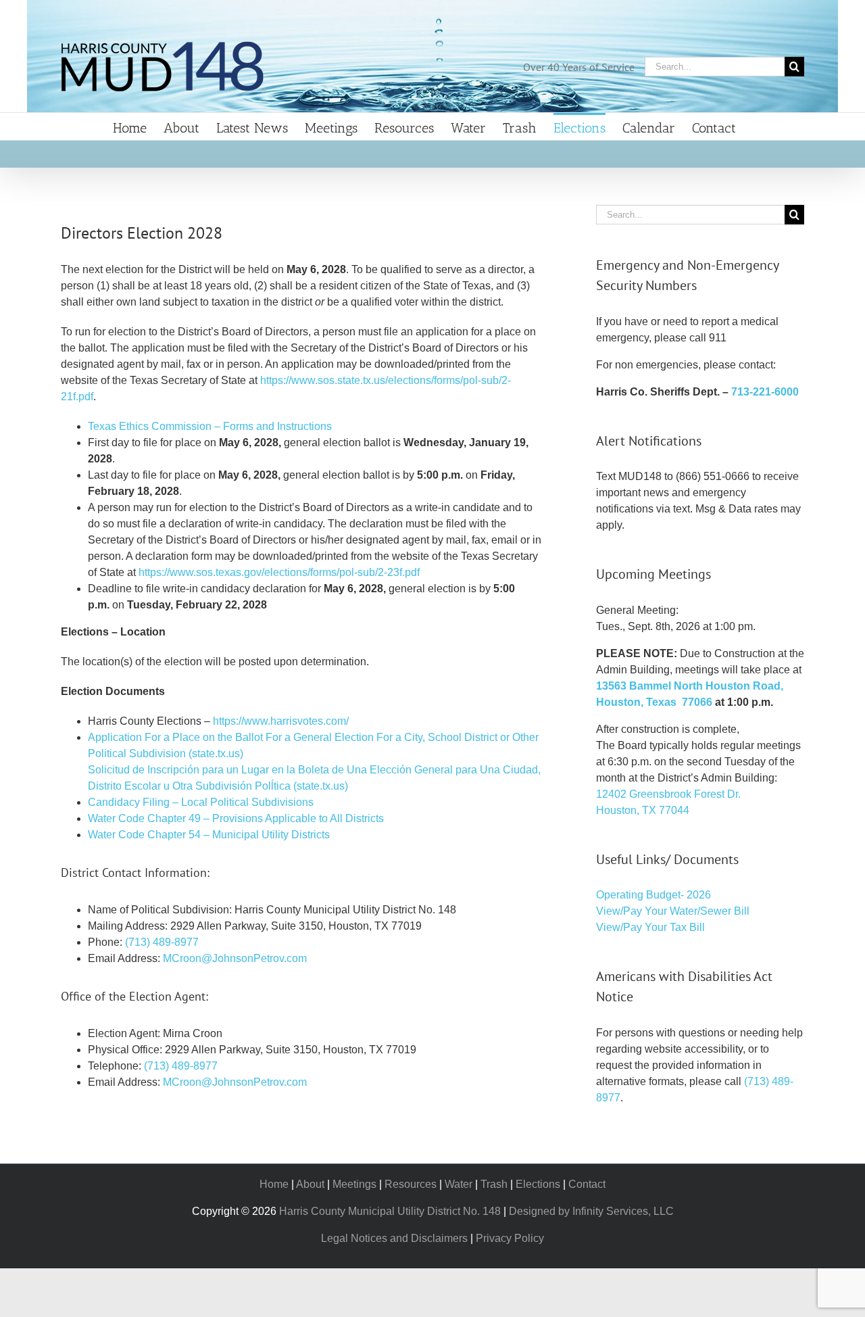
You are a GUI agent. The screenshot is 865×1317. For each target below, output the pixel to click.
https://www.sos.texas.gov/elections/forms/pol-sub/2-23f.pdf (279, 572)
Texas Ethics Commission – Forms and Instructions (210, 426)
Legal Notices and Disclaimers (394, 1238)
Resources (411, 1184)
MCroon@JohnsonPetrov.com (235, 958)
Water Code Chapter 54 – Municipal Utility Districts (209, 834)
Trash (494, 1184)
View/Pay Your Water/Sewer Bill (672, 911)
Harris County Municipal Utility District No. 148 (390, 1211)
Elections (538, 1184)
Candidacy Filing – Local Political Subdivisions (201, 802)
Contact (587, 1184)
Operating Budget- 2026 (653, 895)
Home (274, 1184)
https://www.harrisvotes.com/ (281, 721)
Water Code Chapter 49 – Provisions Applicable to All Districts (236, 818)
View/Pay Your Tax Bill (650, 927)
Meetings (354, 1184)
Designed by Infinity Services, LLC (591, 1211)
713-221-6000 (765, 392)
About (310, 1184)
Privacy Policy (510, 1238)
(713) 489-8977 (162, 942)
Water (458, 1184)
